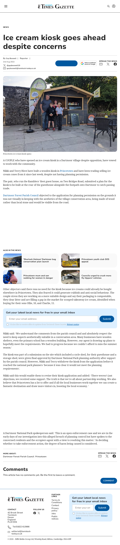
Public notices (55, 517)
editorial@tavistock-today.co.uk (21, 532)
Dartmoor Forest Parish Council (20, 195)
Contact (55, 505)
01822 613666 (22, 527)
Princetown (66, 170)
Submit (107, 319)
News (6, 27)
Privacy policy (55, 509)
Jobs (54, 513)
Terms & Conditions (57, 501)
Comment (108, 480)
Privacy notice (73, 324)
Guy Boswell (11, 58)
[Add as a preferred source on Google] (88, 63)
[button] (5, 6)
